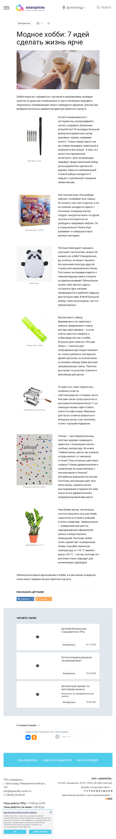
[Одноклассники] (34, 737)
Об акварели (27, 760)
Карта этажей (87, 760)
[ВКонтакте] (28, 737)
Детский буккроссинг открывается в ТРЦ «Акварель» (74, 631)
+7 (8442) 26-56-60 (14, 794)
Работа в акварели (57, 760)
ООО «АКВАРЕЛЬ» (102, 778)
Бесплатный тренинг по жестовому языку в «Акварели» (75, 689)
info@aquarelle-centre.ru (17, 791)
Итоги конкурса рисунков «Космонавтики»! (76, 659)
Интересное (24, 23)
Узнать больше (40, 832)
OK (15, 832)
